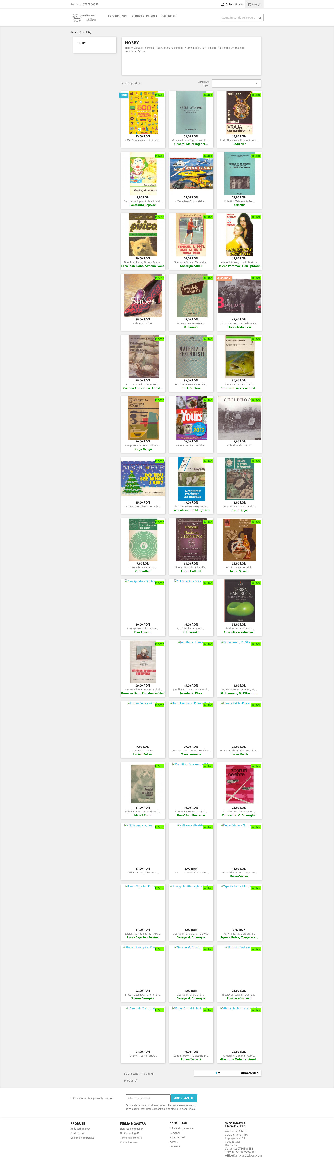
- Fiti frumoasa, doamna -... (143, 872)
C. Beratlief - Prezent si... (142, 567)
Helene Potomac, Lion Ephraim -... (239, 262)
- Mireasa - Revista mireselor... (191, 872)
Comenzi (175, 1132)
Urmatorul (250, 1073)
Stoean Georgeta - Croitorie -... (143, 994)
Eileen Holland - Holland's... (191, 567)
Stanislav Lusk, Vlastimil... (239, 384)
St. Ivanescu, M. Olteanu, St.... (239, 689)
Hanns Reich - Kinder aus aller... (239, 750)
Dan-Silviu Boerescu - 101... (191, 811)
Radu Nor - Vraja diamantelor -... (239, 140)
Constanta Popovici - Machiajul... (143, 201)
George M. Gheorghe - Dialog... (191, 933)
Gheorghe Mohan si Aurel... (239, 1055)
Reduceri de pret (144, 16)
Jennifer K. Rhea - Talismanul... (191, 689)
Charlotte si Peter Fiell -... (239, 628)
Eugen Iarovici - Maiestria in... (191, 1055)
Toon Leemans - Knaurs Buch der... (191, 750)
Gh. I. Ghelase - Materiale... (191, 384)
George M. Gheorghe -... (191, 994)
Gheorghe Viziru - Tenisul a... (191, 262)
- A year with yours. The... (191, 445)
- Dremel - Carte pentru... (142, 1055)
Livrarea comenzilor (131, 1128)
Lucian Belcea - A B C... (143, 750)
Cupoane (175, 1146)
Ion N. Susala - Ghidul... (239, 567)
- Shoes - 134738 (142, 323)
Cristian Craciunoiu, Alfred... (142, 384)
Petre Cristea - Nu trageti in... (239, 872)
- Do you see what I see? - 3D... (143, 506)
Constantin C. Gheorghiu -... (239, 811)
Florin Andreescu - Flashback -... (239, 323)
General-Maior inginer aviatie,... (191, 140)
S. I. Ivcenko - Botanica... (191, 628)
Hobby (81, 43)
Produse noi (117, 16)
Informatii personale (182, 1128)
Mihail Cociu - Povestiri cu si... (143, 811)
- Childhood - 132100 (239, 445)
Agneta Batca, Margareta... (239, 933)
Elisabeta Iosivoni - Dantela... (239, 994)
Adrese (174, 1141)
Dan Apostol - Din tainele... (143, 628)
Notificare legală (129, 1133)
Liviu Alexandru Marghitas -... (191, 506)
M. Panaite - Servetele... (191, 323)
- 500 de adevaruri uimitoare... (143, 140)
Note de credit (178, 1137)
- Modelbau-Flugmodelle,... (191, 201)
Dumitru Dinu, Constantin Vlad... (143, 689)
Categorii (168, 16)
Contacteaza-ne (129, 1142)
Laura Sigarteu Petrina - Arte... (143, 933)
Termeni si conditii (131, 1137)
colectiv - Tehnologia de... (239, 201)
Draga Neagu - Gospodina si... (143, 445)
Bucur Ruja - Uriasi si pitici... (239, 506)
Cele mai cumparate (82, 1137)
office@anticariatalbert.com (243, 1155)
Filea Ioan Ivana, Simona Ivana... (143, 262)
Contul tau (178, 1123)
